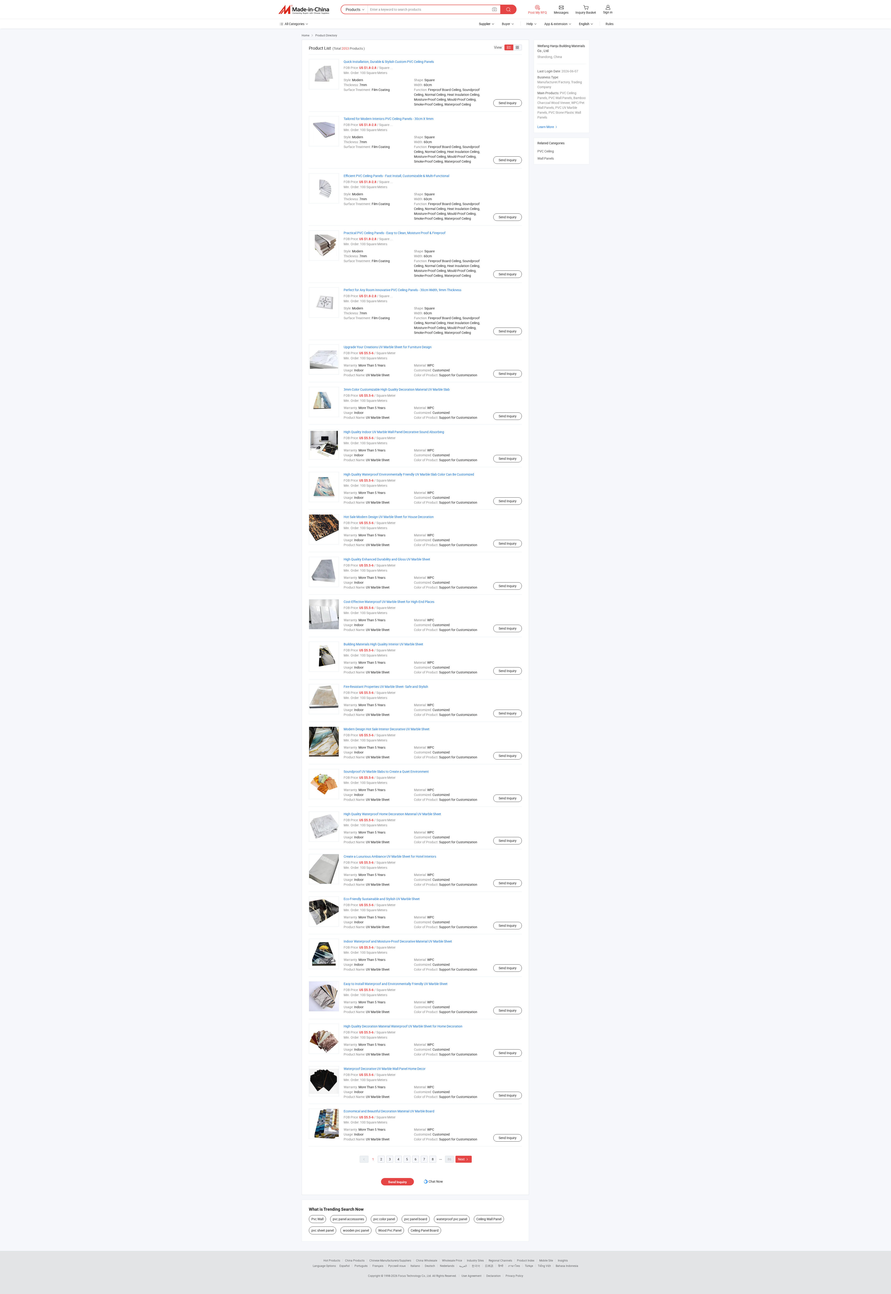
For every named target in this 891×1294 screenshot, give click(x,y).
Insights (563, 1260)
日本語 (489, 1266)
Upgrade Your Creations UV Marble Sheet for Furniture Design (388, 347)
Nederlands (447, 1266)
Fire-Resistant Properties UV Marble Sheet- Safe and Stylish (386, 686)
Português (361, 1266)
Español (344, 1266)
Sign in (608, 12)
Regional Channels (500, 1260)
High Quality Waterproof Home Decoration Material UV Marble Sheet (392, 814)
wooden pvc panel (356, 1230)
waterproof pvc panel (451, 1219)
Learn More (547, 127)
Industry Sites (475, 1260)
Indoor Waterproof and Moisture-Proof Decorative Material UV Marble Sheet (398, 941)
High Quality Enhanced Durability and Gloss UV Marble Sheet (387, 559)
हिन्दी (500, 1266)
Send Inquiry (508, 103)
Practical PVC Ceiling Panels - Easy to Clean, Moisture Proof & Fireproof (395, 233)
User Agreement (471, 1276)
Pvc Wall (317, 1219)
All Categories (294, 24)
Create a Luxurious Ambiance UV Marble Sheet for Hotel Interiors (390, 856)
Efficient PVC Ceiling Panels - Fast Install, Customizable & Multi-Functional (396, 176)
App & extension (556, 24)
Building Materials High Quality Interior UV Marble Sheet (383, 644)
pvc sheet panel (322, 1230)
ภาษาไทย (514, 1266)
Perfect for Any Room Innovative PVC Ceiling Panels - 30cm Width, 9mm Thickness (402, 290)
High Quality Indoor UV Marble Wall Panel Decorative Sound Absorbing (394, 432)
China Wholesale (426, 1260)
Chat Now (436, 1181)
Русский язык (397, 1266)
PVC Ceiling (545, 151)
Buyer (506, 24)
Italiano (415, 1266)
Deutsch (430, 1266)
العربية (463, 1266)
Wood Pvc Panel (389, 1230)
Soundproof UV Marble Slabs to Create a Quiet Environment (386, 771)
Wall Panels (545, 158)
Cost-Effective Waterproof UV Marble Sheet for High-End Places (389, 601)
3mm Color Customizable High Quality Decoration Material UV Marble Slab (397, 389)
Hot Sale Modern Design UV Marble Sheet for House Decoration (389, 517)
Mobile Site (546, 1260)
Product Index (525, 1260)
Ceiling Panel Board (425, 1230)
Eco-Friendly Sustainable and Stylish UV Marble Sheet (382, 899)
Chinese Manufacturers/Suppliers (390, 1260)
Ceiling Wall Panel (488, 1219)
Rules (609, 24)
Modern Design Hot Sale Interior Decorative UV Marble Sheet (386, 729)
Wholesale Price (452, 1260)
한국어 (476, 1266)
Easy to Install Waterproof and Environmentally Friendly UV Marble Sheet (396, 984)
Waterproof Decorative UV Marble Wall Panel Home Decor (385, 1068)
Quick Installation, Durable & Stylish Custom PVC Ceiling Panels (389, 61)
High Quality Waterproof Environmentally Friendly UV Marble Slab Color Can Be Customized (409, 474)
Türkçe (529, 1266)
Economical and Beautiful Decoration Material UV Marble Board (389, 1111)
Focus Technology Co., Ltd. (415, 1276)
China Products (355, 1260)
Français (377, 1266)
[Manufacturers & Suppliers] (303, 9)
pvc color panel (384, 1219)
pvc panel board (415, 1219)
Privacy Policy (514, 1276)
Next (463, 1159)
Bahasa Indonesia (567, 1266)
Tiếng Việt (544, 1266)
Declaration (493, 1276)
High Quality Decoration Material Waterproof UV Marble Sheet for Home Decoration (403, 1026)
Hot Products (331, 1260)
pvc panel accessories (348, 1219)
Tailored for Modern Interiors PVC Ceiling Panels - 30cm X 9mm (388, 118)
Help (529, 24)
